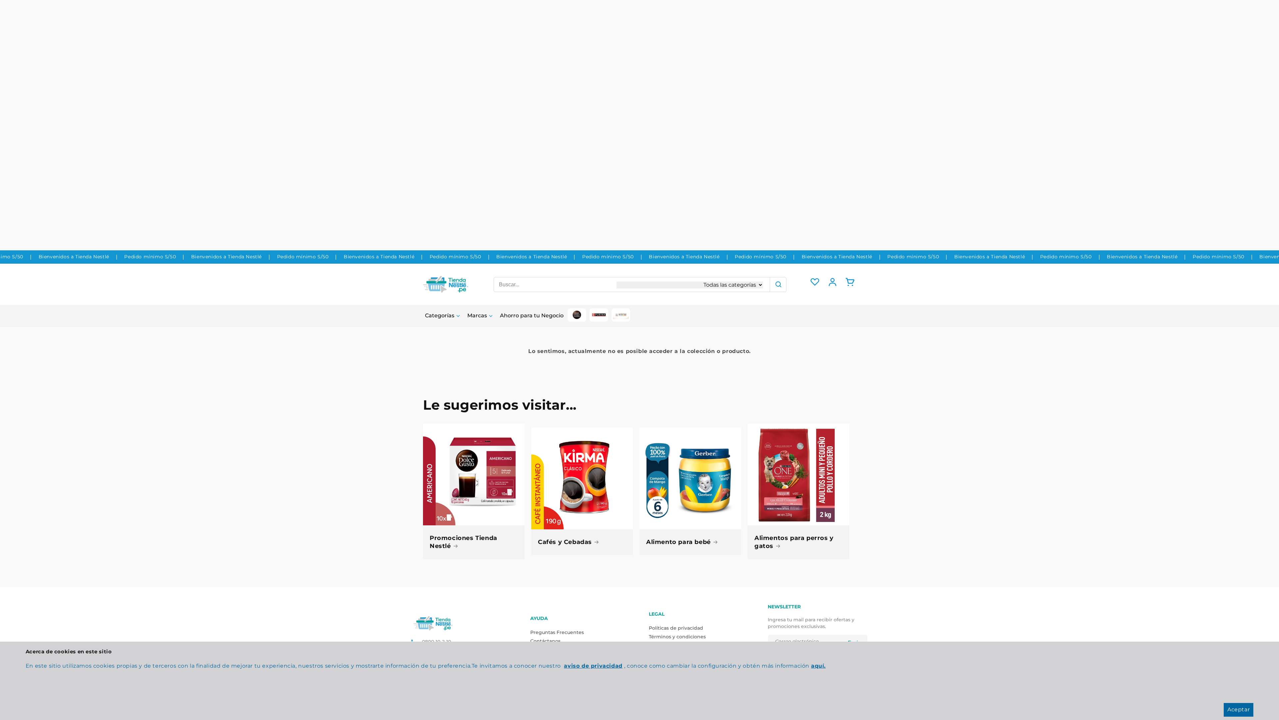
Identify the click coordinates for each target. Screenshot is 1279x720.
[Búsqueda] (778, 284)
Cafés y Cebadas (565, 542)
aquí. (818, 666)
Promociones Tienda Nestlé (463, 541)
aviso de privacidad (593, 666)
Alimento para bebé (678, 542)
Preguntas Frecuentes (557, 632)
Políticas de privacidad (676, 628)
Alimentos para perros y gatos (794, 541)
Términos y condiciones (677, 637)
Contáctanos (545, 641)
